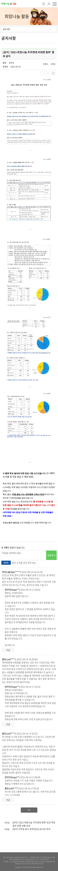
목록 (29, 810)
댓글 (8, 650)
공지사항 (6, 29)
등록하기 (51, 555)
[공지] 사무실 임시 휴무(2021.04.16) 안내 (31, 829)
